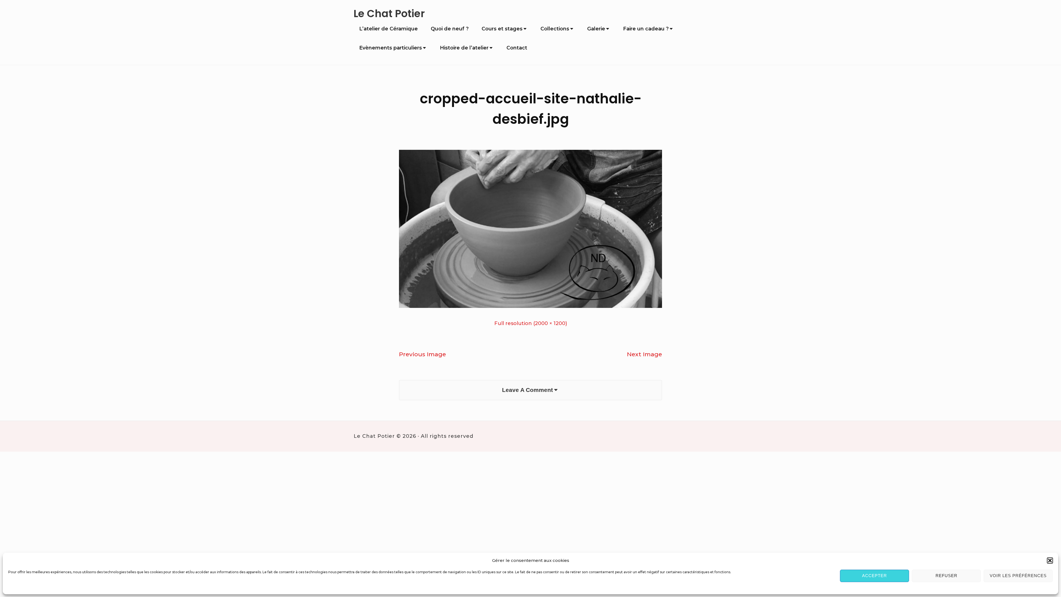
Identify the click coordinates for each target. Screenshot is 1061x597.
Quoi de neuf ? (450, 29)
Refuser (946, 575)
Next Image (644, 354)
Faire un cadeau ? (646, 29)
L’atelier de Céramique (388, 29)
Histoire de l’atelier (464, 48)
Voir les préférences (1018, 575)
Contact (516, 48)
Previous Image (422, 354)
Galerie (596, 29)
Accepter (874, 575)
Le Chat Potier (389, 14)
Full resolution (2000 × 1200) (530, 323)
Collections (554, 29)
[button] (1050, 560)
